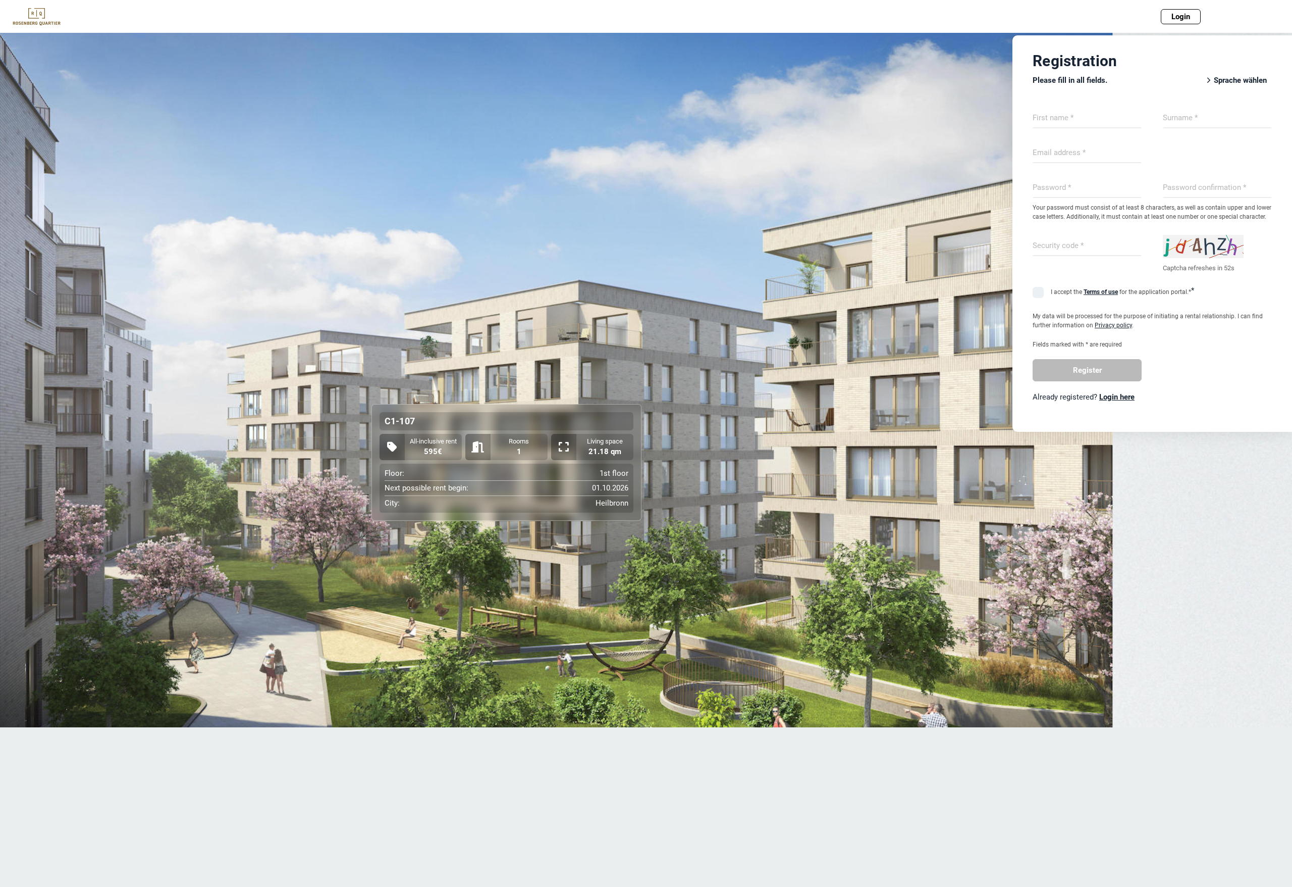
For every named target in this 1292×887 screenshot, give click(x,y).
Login (1180, 16)
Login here (1117, 397)
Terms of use (1101, 291)
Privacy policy (1113, 325)
